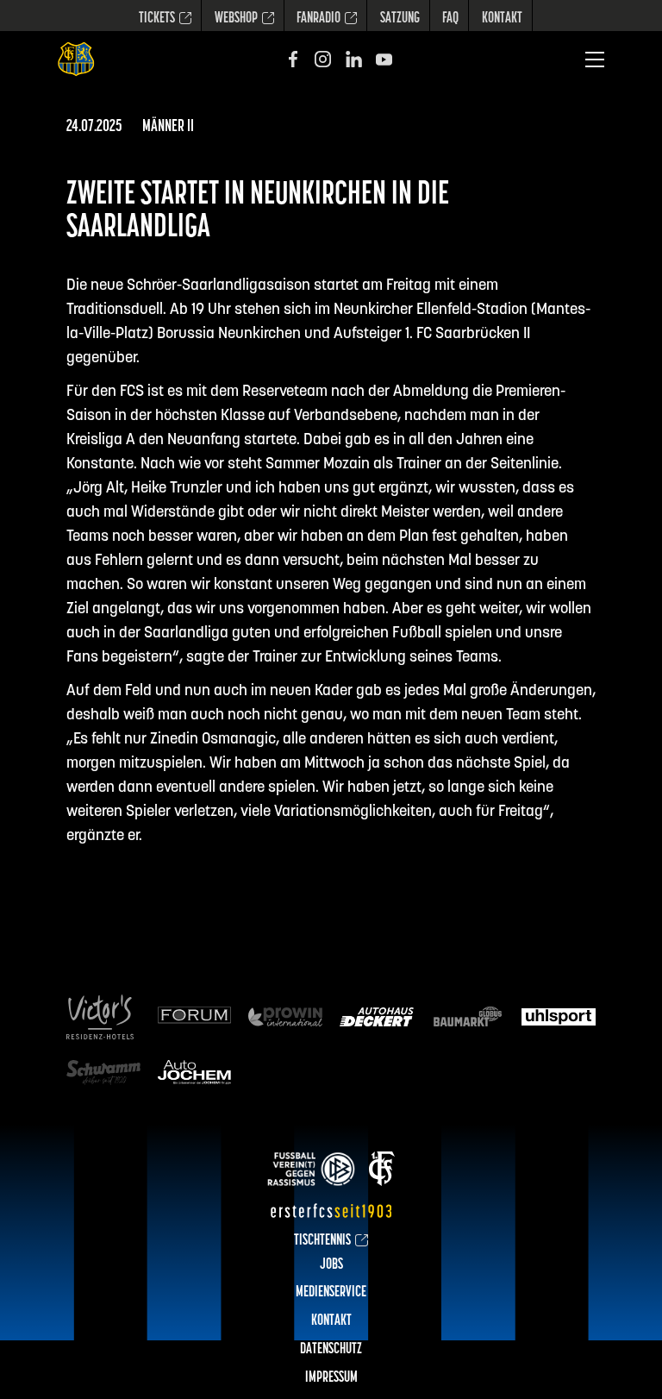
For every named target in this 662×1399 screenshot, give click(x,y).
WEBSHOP (236, 19)
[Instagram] (323, 59)
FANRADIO (318, 19)
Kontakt (502, 19)
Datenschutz (331, 1350)
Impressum (331, 1378)
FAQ (450, 19)
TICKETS (157, 19)
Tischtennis (322, 1241)
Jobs (331, 1265)
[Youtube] (384, 59)
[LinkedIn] (354, 59)
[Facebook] (292, 59)
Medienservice (331, 1293)
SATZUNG (400, 19)
